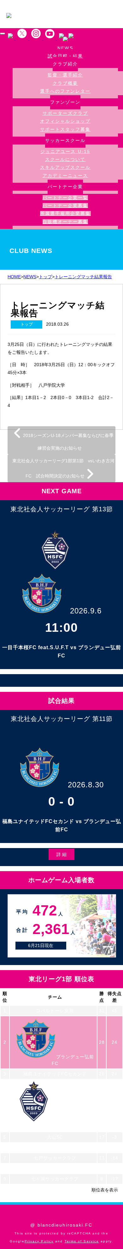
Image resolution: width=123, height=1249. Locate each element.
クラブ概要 (65, 83)
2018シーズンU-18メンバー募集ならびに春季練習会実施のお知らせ (68, 442)
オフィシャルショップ (65, 121)
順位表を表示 (104, 1189)
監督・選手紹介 (65, 74)
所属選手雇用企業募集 (65, 213)
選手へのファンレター (65, 91)
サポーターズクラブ (65, 113)
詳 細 (61, 854)
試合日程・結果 (65, 56)
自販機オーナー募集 (65, 221)
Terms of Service (82, 1241)
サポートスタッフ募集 (65, 129)
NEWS (65, 48)
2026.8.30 (86, 784)
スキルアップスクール (65, 167)
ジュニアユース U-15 (65, 151)
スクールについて (65, 159)
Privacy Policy (39, 1241)
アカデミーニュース (65, 175)
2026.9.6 (86, 610)
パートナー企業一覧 (65, 197)
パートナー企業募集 (65, 205)
